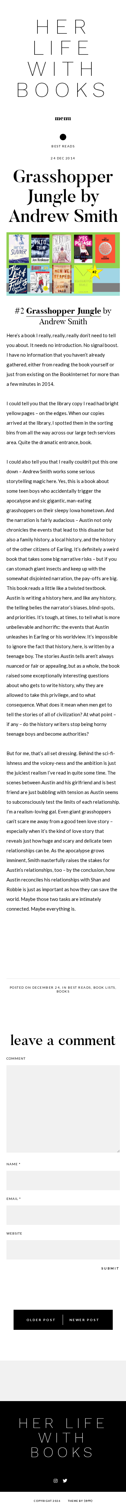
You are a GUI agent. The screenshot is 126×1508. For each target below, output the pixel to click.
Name (13, 1164)
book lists (104, 987)
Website (14, 1233)
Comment (16, 1058)
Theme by (76, 1500)
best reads (63, 146)
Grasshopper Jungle (63, 311)
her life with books (63, 58)
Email (13, 1199)
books (63, 991)
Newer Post (84, 1320)
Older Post (41, 1320)
